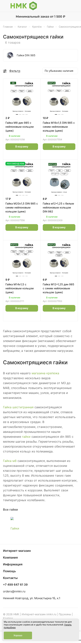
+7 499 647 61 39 (15, 584)
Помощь (9, 571)
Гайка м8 (10, 461)
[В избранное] (17, 154)
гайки (26, 436)
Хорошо (18, 635)
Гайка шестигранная (18, 407)
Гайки (15, 528)
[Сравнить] (25, 154)
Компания (10, 557)
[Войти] (67, 6)
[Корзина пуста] (75, 6)
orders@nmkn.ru (14, 591)
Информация (12, 564)
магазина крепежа (45, 373)
